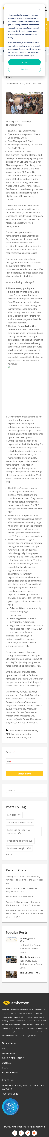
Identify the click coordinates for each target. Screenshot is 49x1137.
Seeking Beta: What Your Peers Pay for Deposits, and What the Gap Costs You (24, 879)
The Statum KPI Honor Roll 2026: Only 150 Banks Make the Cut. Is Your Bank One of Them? (24, 913)
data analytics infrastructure (23, 730)
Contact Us (46, 28)
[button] (4, 51)
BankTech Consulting (30, 695)
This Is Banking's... (30, 957)
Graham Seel (12, 83)
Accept (25, 62)
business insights (19, 848)
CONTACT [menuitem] (7, 1062)
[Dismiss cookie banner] (40, 10)
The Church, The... (30, 972)
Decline (24, 69)
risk (29, 737)
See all (9, 854)
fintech (23, 737)
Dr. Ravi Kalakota (20, 175)
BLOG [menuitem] (5, 1067)
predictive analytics (20, 840)
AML (8, 734)
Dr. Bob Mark (27, 168)
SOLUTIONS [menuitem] (8, 1053)
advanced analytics (20, 822)
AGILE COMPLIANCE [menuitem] (13, 1058)
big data (14, 814)
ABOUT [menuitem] (6, 1048)
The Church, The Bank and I (19, 896)
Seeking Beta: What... (27, 940)
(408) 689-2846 (10, 1093)
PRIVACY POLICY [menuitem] (11, 1072)
